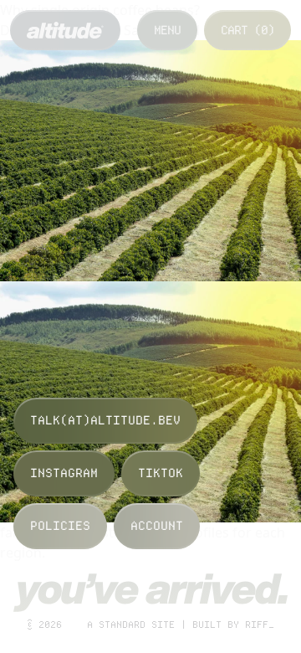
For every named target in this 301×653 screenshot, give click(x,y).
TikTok (160, 473)
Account (156, 525)
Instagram (64, 473)
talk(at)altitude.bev (105, 420)
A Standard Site (131, 624)
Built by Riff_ (233, 624)
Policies (60, 525)
